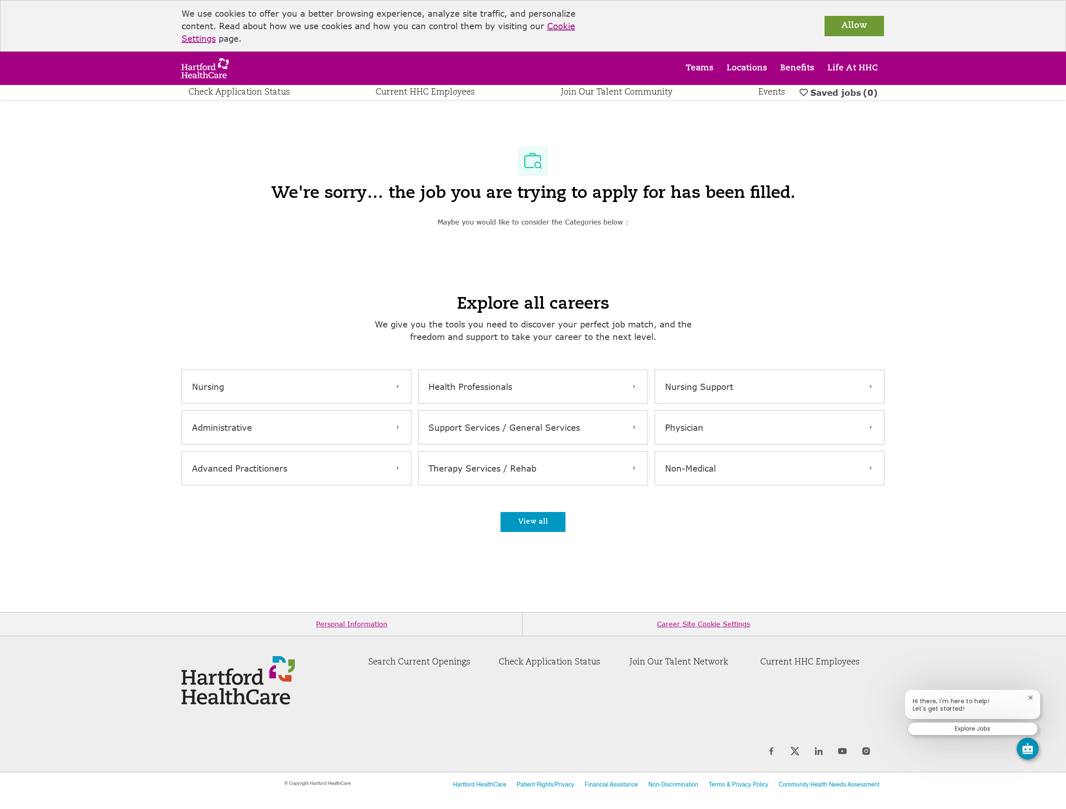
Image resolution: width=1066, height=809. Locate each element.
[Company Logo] (205, 67)
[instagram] (866, 751)
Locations (747, 68)
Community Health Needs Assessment (829, 785)
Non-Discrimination (673, 785)
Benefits (797, 68)
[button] (533, 522)
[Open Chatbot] (1028, 748)
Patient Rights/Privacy (545, 785)
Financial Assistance (611, 785)
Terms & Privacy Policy (738, 785)
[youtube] (842, 751)
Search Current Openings (419, 662)
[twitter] (795, 751)
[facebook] (771, 751)
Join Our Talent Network (679, 662)
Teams (699, 68)
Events (771, 92)
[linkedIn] (818, 751)
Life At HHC (852, 68)
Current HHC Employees (425, 92)
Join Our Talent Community (616, 92)
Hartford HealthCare (479, 785)
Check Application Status (239, 92)
